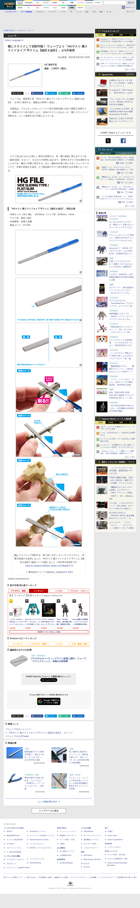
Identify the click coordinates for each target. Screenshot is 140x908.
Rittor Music (61, 828)
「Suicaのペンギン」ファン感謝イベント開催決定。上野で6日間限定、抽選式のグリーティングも (117, 453)
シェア (39, 93)
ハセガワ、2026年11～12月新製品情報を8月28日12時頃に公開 (121, 277)
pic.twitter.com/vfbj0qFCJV (60, 566)
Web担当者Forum (13, 835)
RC (71, 12)
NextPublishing (35, 863)
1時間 (100, 35)
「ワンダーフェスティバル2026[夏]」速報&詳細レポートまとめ (121, 470)
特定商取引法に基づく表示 (127, 877)
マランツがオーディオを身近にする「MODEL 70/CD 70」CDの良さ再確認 (121, 102)
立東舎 (62, 844)
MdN (82, 852)
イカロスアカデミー (91, 848)
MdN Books (88, 855)
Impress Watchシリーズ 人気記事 (116, 419)
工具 (94, 12)
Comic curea (112, 835)
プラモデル (40, 12)
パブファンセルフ (114, 847)
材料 (101, 12)
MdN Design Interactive (92, 859)
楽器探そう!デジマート (68, 835)
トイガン (63, 12)
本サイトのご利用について (13, 877)
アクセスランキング (110, 31)
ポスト (19, 93)
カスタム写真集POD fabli (117, 859)
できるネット (11, 864)
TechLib (87, 867)
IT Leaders (10, 844)
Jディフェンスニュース (92, 835)
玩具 (86, 12)
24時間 (110, 35)
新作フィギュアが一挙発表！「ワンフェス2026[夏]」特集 (118, 462)
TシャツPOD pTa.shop (117, 855)
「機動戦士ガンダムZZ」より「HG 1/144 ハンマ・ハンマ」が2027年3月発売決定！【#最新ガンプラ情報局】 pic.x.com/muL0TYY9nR (117, 189)
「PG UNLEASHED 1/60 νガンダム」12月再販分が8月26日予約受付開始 (121, 408)
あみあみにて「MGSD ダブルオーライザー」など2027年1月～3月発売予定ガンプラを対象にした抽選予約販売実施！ (117, 41)
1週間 (121, 35)
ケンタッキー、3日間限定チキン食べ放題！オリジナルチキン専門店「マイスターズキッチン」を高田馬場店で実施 (117, 447)
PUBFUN (108, 844)
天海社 (110, 831)
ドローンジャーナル (13, 848)
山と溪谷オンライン (67, 851)
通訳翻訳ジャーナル (91, 840)
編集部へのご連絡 (61, 877)
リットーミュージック (68, 831)
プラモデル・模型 (18, 591)
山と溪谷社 (61, 848)
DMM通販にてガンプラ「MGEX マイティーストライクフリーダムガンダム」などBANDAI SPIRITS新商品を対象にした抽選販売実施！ (117, 53)
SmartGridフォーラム (37, 831)
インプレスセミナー (37, 844)
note (66, 93)
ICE (106, 828)
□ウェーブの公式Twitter (17, 736)
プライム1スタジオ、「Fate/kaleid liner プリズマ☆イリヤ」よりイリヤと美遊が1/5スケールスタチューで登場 (121, 306)
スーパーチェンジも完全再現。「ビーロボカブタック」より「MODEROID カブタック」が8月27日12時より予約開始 (121, 345)
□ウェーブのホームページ (18, 729)
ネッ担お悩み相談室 (13, 852)
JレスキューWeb (90, 844)
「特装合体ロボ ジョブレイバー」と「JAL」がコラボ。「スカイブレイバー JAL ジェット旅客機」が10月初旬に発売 (121, 332)
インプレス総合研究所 (14, 840)
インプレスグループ (106, 877)
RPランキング (105, 153)
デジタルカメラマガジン (15, 859)
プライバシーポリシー (79, 877)
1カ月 (131, 35)
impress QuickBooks (115, 840)
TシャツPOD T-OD (67, 840)
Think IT (9, 831)
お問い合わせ (31, 877)
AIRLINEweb (88, 831)
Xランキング (107, 150)
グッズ (78, 12)
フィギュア (52, 12)
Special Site (107, 74)
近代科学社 (61, 859)
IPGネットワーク (111, 851)
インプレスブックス (37, 859)
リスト (27, 93)
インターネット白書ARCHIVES (18, 868)
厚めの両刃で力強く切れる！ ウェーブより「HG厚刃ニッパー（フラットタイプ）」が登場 (34, 783)
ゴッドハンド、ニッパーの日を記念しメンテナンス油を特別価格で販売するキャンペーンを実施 (78, 783)
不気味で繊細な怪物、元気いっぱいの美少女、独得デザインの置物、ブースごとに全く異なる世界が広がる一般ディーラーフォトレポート (121, 482)
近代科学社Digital (66, 863)
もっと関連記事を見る (47, 802)
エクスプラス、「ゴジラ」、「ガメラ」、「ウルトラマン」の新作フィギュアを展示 (121, 525)
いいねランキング (126, 153)
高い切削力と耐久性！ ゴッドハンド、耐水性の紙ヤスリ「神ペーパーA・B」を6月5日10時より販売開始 (79, 757)
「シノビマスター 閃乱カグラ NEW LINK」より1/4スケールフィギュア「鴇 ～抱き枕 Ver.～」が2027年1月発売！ (121, 358)
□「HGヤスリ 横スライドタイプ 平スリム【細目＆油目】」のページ (39, 733)
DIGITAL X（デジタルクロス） (41, 848)
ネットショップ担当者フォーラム (42, 835)
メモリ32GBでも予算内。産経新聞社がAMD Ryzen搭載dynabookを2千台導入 (121, 111)
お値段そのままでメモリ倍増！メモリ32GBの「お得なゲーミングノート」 (121, 83)
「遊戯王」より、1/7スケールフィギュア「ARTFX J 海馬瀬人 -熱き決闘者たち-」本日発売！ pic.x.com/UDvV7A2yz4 (117, 169)
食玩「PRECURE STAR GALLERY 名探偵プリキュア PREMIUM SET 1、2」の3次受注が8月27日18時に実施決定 (121, 397)
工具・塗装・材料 (79, 644)
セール (109, 12)
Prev (11, 614)
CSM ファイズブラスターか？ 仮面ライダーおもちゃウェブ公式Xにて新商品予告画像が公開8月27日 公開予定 (117, 66)
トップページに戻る (49, 811)
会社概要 (93, 877)
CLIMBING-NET (66, 855)
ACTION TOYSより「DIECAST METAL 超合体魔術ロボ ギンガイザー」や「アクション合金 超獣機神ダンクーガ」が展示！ (121, 518)
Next (86, 614)
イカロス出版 (86, 828)
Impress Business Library (39, 840)
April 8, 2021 (67, 572)
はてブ (52, 93)
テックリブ (85, 864)
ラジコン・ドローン (79, 591)
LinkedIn (80, 93)
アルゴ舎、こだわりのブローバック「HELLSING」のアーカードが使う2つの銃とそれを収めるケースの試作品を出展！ (121, 508)
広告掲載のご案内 (45, 877)
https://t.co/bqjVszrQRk (37, 566)
